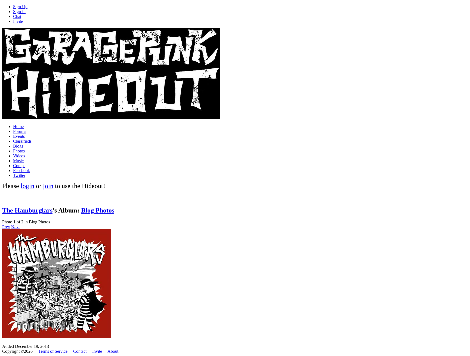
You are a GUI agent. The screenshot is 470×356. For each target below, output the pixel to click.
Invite (18, 21)
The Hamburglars (27, 210)
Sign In (19, 11)
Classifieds (22, 141)
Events (19, 136)
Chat (17, 16)
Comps (19, 165)
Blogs (18, 146)
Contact (79, 351)
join (48, 185)
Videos (19, 156)
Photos (19, 151)
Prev (6, 226)
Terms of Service (52, 351)
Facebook (21, 170)
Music (18, 160)
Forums (19, 131)
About (112, 351)
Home (18, 126)
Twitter (19, 175)
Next (15, 226)
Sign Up (20, 6)
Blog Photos (97, 210)
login (27, 185)
